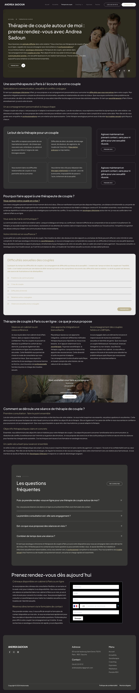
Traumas (97, 4)
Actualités (55, 4)
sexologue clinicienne (34, 50)
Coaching (78, 4)
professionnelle (41, 364)
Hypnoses (89, 4)
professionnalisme (65, 47)
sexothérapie (56, 346)
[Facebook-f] (119, 71)
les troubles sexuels (113, 116)
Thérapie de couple (66, 4)
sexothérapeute (115, 98)
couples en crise (33, 53)
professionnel (73, 550)
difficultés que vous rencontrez (101, 92)
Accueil (47, 4)
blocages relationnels (59, 171)
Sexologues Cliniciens (38, 454)
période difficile (28, 44)
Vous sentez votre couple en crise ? (21, 200)
